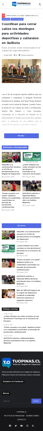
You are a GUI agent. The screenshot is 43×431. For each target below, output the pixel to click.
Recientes (22, 226)
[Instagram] (27, 426)
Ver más (21, 136)
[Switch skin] (40, 5)
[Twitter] (16, 426)
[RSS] (33, 426)
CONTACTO (21, 419)
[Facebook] (10, 426)
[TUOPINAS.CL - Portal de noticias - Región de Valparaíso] (21, 4)
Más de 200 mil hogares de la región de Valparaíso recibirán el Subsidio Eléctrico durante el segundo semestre (28, 295)
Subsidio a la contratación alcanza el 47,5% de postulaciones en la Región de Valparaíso (11, 169)
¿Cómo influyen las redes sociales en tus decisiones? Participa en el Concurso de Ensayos (31, 169)
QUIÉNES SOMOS (32, 416)
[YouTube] (21, 426)
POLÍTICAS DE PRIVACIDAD (14, 416)
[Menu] (3, 5)
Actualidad (6, 19)
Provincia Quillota (17, 19)
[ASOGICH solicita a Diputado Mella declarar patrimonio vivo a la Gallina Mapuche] (31, 185)
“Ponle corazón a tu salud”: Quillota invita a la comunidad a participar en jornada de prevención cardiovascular (11, 200)
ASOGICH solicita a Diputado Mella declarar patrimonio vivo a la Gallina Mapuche (31, 198)
